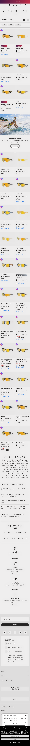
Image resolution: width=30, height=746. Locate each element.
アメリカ (15, 724)
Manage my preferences (15, 742)
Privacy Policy (15, 732)
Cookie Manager (22, 733)
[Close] (26, 715)
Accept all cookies (15, 736)
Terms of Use (23, 732)
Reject (15, 739)
